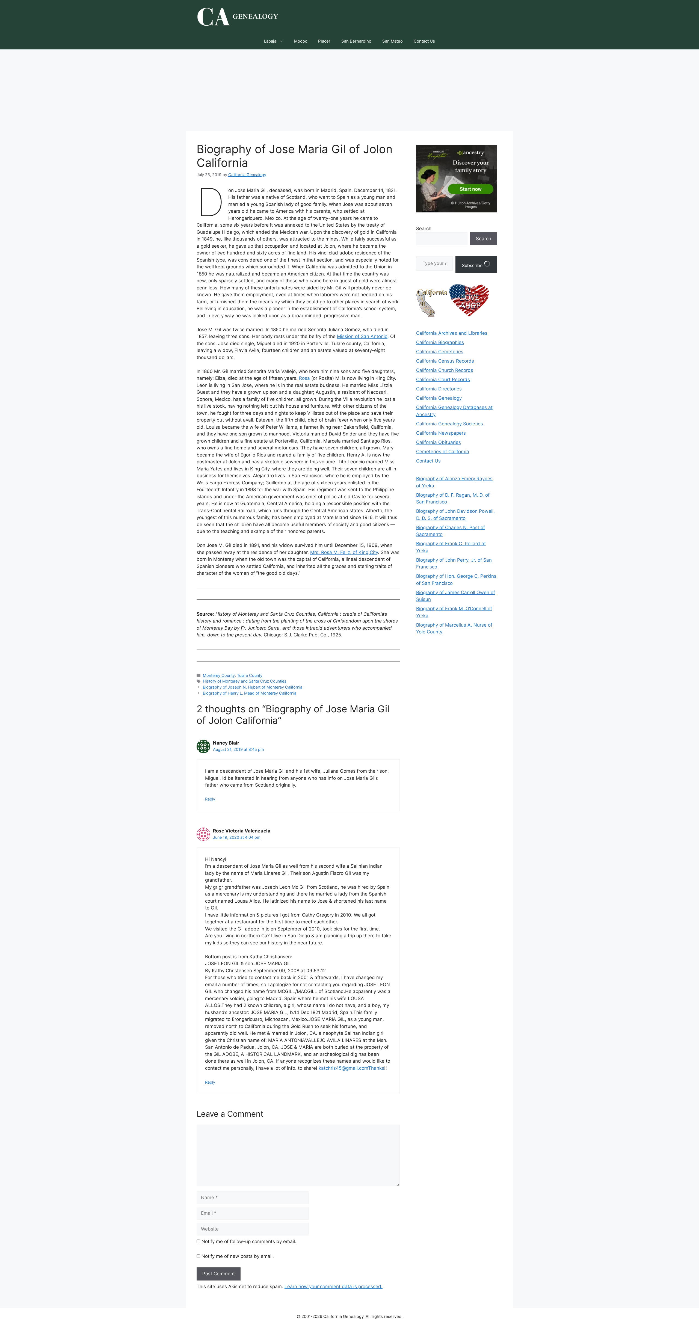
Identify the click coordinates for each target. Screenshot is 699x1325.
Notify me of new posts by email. (238, 1256)
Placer (324, 41)
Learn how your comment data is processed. (334, 1286)
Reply (210, 799)
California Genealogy (439, 398)
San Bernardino (356, 41)
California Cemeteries (439, 351)
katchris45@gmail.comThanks (351, 1068)
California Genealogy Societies (449, 423)
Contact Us (424, 41)
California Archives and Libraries (451, 333)
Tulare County (249, 675)
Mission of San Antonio (362, 336)
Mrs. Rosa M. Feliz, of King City (344, 552)
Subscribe (473, 265)
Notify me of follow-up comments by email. (249, 1241)
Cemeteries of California (442, 451)
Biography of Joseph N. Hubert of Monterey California (252, 687)
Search (423, 228)
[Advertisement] (349, 90)
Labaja (270, 41)
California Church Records (444, 370)
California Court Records (443, 379)
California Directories (439, 389)
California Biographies (440, 342)
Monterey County (219, 675)
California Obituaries (438, 442)
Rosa (304, 378)
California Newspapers (441, 433)
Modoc (300, 41)
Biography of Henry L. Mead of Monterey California (249, 693)
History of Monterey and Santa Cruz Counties (244, 681)
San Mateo (392, 41)
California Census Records (445, 361)
